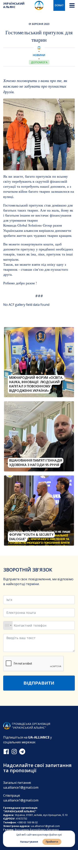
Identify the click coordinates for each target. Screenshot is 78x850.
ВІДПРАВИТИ (39, 683)
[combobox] (8, 625)
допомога (39, 62)
